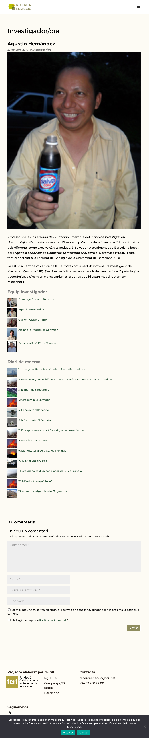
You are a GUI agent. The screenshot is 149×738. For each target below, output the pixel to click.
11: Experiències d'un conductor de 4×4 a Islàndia (50, 471)
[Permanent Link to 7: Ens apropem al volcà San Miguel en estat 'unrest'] (12, 436)
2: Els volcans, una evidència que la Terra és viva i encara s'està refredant (65, 379)
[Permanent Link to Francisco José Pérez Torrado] (12, 351)
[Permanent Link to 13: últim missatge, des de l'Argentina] (12, 497)
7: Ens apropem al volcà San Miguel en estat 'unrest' (52, 430)
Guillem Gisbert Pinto (32, 319)
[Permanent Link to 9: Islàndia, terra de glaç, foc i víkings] (12, 457)
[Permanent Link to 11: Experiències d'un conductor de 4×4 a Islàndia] (12, 477)
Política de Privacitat (53, 620)
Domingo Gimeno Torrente (36, 299)
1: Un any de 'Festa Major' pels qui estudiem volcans (52, 369)
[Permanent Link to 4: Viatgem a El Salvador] (12, 406)
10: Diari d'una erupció (32, 460)
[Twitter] (10, 713)
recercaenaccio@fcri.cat (98, 678)
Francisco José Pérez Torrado (37, 343)
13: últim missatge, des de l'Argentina (42, 491)
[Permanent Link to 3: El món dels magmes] (12, 396)
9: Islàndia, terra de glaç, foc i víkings (42, 450)
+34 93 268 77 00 (92, 683)
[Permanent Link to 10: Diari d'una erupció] (12, 467)
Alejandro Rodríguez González (38, 329)
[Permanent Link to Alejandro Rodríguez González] (12, 339)
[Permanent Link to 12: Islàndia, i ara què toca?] (12, 487)
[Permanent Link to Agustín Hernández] (12, 316)
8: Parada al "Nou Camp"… (34, 440)
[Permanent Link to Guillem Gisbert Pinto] (12, 326)
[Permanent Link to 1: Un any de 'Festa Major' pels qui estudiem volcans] (12, 375)
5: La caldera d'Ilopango (33, 410)
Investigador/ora (40, 49)
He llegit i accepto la (40, 620)
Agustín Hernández (31, 309)
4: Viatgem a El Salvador (34, 399)
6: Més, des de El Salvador (35, 420)
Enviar (134, 627)
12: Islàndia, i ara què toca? (35, 481)
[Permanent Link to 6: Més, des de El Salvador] (12, 426)
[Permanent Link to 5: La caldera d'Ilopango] (12, 416)
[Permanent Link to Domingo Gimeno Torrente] (12, 305)
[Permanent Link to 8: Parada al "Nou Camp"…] (12, 446)
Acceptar (68, 732)
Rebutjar (83, 732)
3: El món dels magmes (33, 389)
